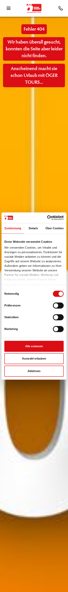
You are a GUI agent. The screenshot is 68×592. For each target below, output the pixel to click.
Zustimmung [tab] (12, 228)
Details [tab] (33, 228)
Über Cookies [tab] (55, 228)
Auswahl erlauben (34, 358)
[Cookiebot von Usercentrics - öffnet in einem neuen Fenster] (48, 217)
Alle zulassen (34, 346)
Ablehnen (34, 371)
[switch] (58, 305)
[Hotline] (61, 8)
